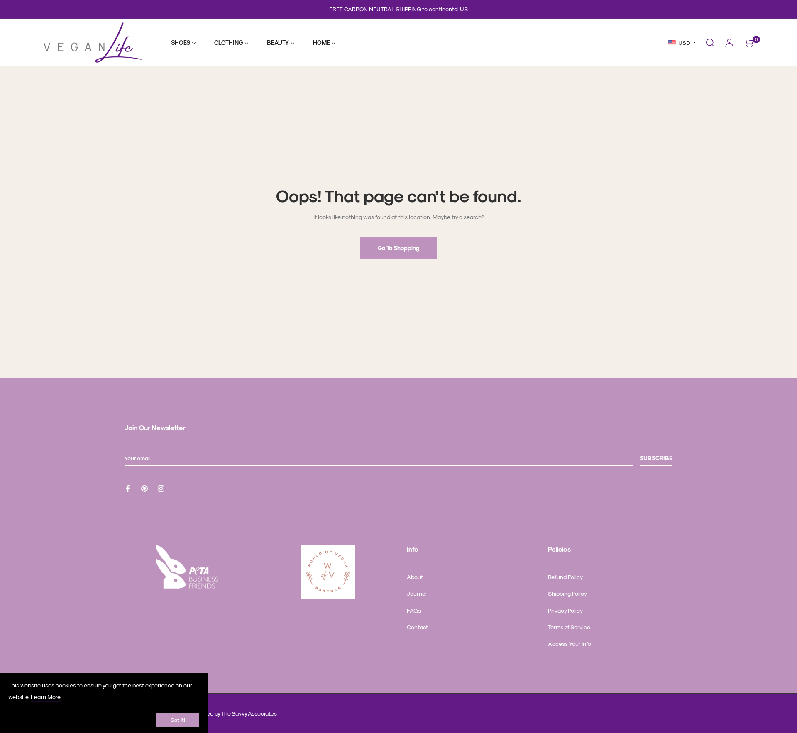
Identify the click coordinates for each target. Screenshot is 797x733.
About (415, 576)
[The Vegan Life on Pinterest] (144, 487)
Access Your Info (569, 643)
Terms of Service (569, 626)
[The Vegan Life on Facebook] (128, 487)
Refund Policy (565, 576)
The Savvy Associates (249, 713)
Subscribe (656, 458)
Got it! (178, 720)
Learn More (46, 696)
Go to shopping (398, 248)
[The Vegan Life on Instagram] (161, 487)
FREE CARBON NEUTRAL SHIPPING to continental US (398, 8)
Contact (417, 626)
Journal (417, 593)
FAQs (414, 610)
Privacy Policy (565, 610)
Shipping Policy (567, 593)
